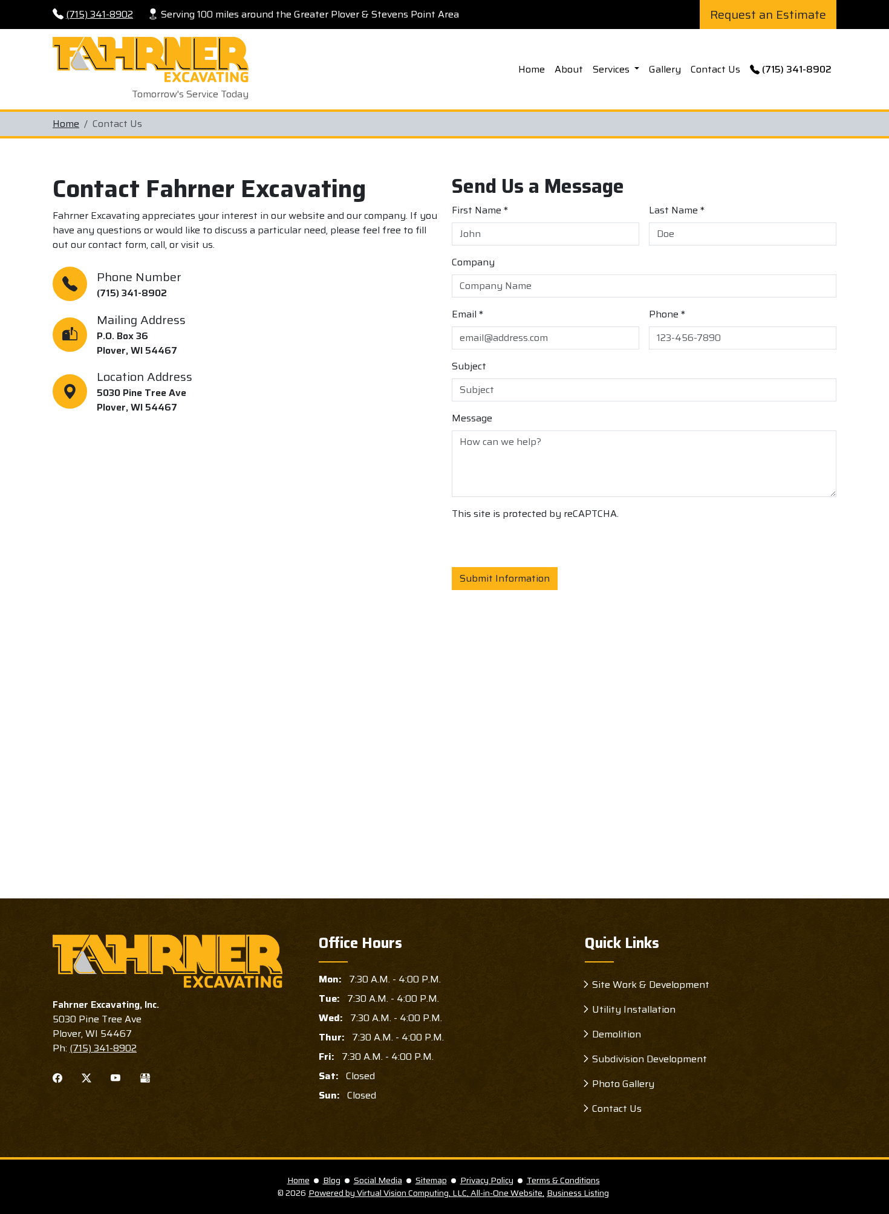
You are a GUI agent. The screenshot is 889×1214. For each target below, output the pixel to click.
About (569, 69)
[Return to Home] (167, 961)
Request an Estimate (768, 14)
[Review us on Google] (145, 1077)
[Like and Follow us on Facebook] (57, 1077)
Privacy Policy (486, 1180)
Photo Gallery (623, 1083)
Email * (467, 314)
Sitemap (431, 1180)
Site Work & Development (650, 984)
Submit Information (505, 578)
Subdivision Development (649, 1058)
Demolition (616, 1034)
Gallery (665, 69)
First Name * (480, 210)
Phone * (667, 314)
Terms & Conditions (563, 1180)
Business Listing (578, 1192)
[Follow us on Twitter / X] (86, 1077)
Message (472, 418)
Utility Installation (634, 1009)
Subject (469, 366)
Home (531, 69)
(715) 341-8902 (99, 14)
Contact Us (715, 69)
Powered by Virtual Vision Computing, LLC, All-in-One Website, (426, 1192)
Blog (331, 1180)
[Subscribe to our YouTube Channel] (115, 1077)
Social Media (378, 1180)
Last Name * (677, 210)
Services (612, 69)
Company (473, 262)
